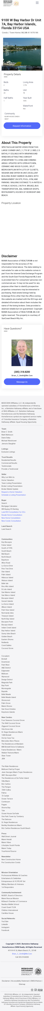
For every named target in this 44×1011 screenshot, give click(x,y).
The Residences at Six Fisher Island (15, 778)
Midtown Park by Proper (11, 769)
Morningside (6, 688)
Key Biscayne (7, 542)
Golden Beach (7, 636)
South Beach (6, 551)
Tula (3, 810)
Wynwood (5, 677)
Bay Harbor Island (8, 631)
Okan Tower (6, 756)
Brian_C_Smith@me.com (22, 375)
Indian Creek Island (9, 628)
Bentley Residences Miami (12, 825)
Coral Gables (6, 645)
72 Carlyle (5, 796)
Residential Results (9, 460)
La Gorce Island (8, 604)
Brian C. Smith (7, 432)
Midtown (5, 674)
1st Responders (8, 887)
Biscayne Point (7, 622)
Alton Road (6, 563)
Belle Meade (6, 694)
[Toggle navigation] (37, 2)
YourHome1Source (9, 851)
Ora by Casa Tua (8, 738)
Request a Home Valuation (12, 492)
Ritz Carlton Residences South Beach (16, 828)
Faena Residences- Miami (11, 750)
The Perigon (6, 787)
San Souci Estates (9, 709)
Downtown (6, 662)
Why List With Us (8, 477)
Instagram (5, 927)
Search (4, 503)
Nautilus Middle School (10, 904)
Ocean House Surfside (10, 813)
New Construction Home (11, 859)
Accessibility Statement (20, 981)
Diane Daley (6, 438)
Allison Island (7, 607)
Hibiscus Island (7, 577)
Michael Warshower (9, 441)
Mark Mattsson (7, 435)
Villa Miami (6, 781)
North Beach (6, 557)
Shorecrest (6, 700)
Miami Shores (7, 706)
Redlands (5, 642)
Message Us (22, 382)
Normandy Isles (8, 613)
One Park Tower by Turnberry (13, 816)
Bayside (5, 691)
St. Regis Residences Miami (12, 732)
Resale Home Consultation (12, 515)
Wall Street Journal (9, 836)
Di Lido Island (7, 589)
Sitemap (22, 984)
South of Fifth (7, 548)
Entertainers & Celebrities (11, 878)
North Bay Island (8, 619)
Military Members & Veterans (13, 884)
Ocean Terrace (7, 799)
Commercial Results (9, 463)
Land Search (6, 529)
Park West (5, 665)
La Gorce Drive (7, 566)
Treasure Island (7, 616)
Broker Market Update (10, 489)
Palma (4, 793)
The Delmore (6, 819)
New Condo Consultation (11, 521)
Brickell (4, 659)
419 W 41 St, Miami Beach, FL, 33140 (22, 950)
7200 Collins (6, 790)
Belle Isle (5, 583)
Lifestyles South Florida (11, 845)
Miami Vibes (6, 842)
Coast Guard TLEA (9, 907)
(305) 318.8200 (22, 371)
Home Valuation (8, 480)
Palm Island (6, 575)
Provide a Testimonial (10, 469)
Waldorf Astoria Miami (10, 753)
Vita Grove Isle (7, 729)
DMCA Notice (36, 981)
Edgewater (6, 671)
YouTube (5, 921)
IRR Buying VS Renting (10, 509)
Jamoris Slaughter (9, 444)
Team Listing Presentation (12, 483)
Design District (7, 680)
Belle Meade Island (9, 697)
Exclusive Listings (8, 452)
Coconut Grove (7, 648)
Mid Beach (6, 554)
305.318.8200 (24, 957)
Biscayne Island (7, 598)
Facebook (5, 930)
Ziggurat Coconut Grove (11, 726)
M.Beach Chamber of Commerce (14, 901)
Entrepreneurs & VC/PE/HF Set (13, 881)
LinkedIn (5, 924)
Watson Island (7, 580)
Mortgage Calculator (9, 506)
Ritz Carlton (6, 784)
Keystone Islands (8, 712)
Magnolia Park (7, 682)
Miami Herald (6, 839)
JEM (3, 759)
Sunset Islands (7, 601)
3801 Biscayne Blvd (9, 775)
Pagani (4, 805)
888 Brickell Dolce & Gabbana (13, 747)
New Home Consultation (11, 518)
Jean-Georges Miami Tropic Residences (17, 772)
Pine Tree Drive (7, 569)
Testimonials (6, 466)
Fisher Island (6, 545)
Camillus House (8, 913)
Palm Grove (6, 703)
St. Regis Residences (10, 822)
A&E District (6, 668)
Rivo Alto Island (7, 586)
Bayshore (5, 560)
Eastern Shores (7, 639)
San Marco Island (8, 595)
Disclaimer (6, 981)
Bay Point (5, 685)
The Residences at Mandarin (12, 744)
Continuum (6, 802)
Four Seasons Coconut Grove (13, 720)
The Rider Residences (10, 766)
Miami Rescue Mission (10, 898)
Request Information (22, 126)
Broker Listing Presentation (12, 486)
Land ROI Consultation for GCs (13, 512)
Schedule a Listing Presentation (14, 495)
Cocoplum (6, 656)
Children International (10, 910)
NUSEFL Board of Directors (12, 895)
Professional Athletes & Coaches (14, 875)
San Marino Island (8, 592)
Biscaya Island (7, 625)
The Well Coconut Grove (11, 723)
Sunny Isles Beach (9, 634)
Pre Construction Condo (11, 862)
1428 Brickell (6, 735)
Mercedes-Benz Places (10, 741)
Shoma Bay (6, 808)
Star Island (6, 572)
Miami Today (6, 848)
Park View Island (8, 610)
